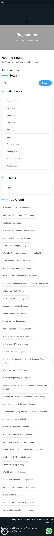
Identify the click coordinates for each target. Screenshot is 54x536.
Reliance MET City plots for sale (17, 457)
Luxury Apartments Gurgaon (15, 298)
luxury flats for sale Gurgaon (15, 314)
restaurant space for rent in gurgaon (18, 480)
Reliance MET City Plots (34, 449)
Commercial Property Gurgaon (16, 245)
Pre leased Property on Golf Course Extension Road (25, 412)
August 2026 (12, 101)
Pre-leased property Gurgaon (16, 370)
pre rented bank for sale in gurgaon (18, 434)
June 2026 (11, 115)
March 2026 (11, 137)
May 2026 (11, 123)
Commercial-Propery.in (35, 520)
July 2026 (11, 108)
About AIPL (8, 208)
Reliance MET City (11, 449)
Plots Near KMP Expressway (16, 344)
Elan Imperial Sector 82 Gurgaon (17, 268)
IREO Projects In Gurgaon (14, 291)
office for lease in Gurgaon (14, 321)
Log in (9, 188)
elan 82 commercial (12, 261)
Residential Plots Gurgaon (14, 472)
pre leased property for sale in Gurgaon (20, 404)
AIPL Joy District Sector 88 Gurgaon (19, 215)
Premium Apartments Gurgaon (16, 427)
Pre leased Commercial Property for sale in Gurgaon (25, 396)
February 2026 (13, 144)
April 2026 (11, 130)
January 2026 (12, 151)
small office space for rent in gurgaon (19, 510)
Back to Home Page (10, 70)
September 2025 (13, 158)
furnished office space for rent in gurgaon (20, 276)
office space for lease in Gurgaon (17, 329)
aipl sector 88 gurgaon (13, 223)
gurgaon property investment (15, 283)
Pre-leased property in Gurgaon (17, 378)
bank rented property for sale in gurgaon (20, 230)
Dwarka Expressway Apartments (17, 253)
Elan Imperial (29, 261)
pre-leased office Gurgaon (14, 351)
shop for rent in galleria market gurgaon (20, 487)
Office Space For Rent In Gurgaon (18, 336)
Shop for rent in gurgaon (13, 495)
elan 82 (38, 253)
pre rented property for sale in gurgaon (19, 442)
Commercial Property (25, 40)
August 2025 (12, 166)
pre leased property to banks (15, 419)
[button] (27, 21)
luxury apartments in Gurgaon (16, 306)
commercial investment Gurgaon (17, 238)
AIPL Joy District (24, 208)
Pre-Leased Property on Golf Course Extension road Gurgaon (25, 387)
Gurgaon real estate (40, 283)
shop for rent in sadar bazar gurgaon (19, 502)
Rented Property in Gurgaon (15, 464)
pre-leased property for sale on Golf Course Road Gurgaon (23, 361)
